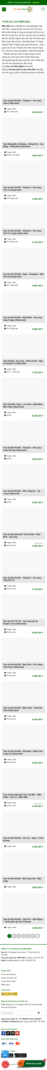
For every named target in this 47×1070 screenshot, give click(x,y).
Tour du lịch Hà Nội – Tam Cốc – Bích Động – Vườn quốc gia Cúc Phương (23, 920)
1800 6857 (36, 3)
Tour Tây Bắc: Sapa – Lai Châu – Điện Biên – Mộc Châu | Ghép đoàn (23, 405)
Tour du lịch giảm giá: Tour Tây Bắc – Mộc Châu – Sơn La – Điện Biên (22, 796)
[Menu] (4, 9)
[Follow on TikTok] (8, 1033)
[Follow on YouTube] (17, 1033)
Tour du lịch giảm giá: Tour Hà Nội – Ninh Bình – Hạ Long (21, 535)
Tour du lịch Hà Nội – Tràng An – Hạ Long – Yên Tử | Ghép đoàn (22, 188)
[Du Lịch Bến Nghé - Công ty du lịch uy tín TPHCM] (23, 9)
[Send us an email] (13, 1033)
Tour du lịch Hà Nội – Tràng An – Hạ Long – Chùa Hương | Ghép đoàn (22, 449)
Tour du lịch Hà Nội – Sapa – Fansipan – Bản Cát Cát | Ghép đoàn (23, 275)
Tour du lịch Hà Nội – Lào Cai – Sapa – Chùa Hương (23, 839)
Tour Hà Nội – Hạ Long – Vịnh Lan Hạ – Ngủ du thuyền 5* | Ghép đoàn (23, 362)
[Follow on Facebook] (3, 1033)
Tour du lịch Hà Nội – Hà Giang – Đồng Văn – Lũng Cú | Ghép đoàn (23, 752)
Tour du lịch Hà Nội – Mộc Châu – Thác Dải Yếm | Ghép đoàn (22, 709)
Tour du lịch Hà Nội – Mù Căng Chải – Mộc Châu (22, 880)
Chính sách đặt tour (8, 974)
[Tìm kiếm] (43, 9)
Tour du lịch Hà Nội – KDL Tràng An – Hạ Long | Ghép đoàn (21, 492)
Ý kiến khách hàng (8, 981)
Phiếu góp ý (5, 985)
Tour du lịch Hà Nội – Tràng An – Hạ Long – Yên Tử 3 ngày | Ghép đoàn (22, 232)
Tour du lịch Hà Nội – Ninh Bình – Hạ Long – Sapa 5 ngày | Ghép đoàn (23, 318)
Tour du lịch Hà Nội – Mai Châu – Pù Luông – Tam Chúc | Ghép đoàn (23, 665)
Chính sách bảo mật (9, 978)
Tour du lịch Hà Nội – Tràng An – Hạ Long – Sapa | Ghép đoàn (22, 102)
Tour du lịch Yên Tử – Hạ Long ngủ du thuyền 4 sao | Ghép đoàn (20, 622)
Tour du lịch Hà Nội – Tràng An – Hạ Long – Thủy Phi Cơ (22, 579)
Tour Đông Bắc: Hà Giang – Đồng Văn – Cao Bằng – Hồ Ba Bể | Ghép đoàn (23, 145)
